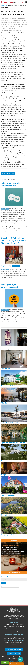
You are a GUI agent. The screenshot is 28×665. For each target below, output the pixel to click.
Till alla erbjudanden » (14, 572)
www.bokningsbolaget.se (14, 631)
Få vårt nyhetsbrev (7, 577)
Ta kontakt (5, 662)
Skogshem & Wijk (6, 266)
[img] (14, 556)
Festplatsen (14, 644)
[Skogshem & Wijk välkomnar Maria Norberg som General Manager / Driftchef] (14, 255)
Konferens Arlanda (9, 661)
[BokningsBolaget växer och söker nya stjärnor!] (14, 298)
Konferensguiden (9, 642)
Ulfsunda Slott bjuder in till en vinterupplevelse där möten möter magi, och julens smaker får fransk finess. (13, 551)
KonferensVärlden (18, 642)
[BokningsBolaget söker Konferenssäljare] (14, 197)
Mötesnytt (4, 5)
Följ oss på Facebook (14, 653)
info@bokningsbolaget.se (16, 628)
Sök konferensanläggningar (9, 660)
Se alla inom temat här (8, 173)
